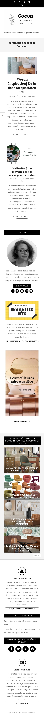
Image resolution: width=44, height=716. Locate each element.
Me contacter (22, 703)
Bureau (26, 178)
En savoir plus (22, 286)
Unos (19, 712)
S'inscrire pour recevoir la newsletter (22, 341)
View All (37, 555)
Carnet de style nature (13, 621)
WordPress (32, 712)
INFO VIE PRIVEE (22, 578)
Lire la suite (22, 135)
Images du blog (22, 669)
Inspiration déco (28, 96)
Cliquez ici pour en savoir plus (22, 609)
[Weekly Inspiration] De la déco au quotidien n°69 (22, 85)
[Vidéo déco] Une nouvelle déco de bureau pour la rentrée (22, 171)
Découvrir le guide (22, 421)
